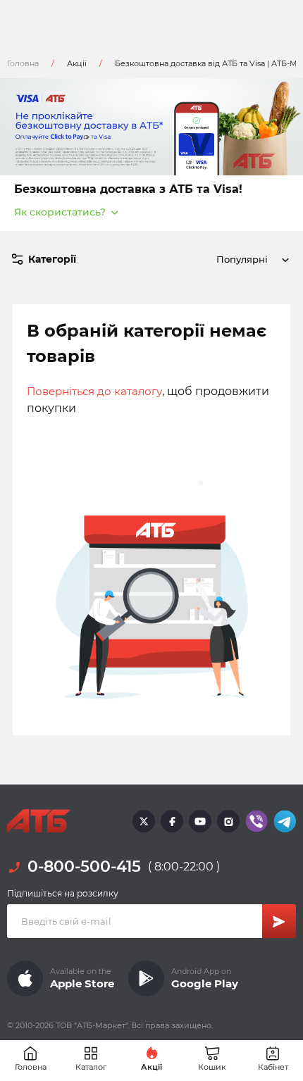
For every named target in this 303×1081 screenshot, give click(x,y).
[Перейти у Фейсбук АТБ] (172, 821)
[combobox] (250, 259)
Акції (77, 63)
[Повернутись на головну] (38, 821)
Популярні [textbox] (242, 259)
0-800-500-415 (84, 866)
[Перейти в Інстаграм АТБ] (228, 821)
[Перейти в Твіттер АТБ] (143, 821)
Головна (23, 63)
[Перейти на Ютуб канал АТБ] (200, 821)
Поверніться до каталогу (94, 391)
